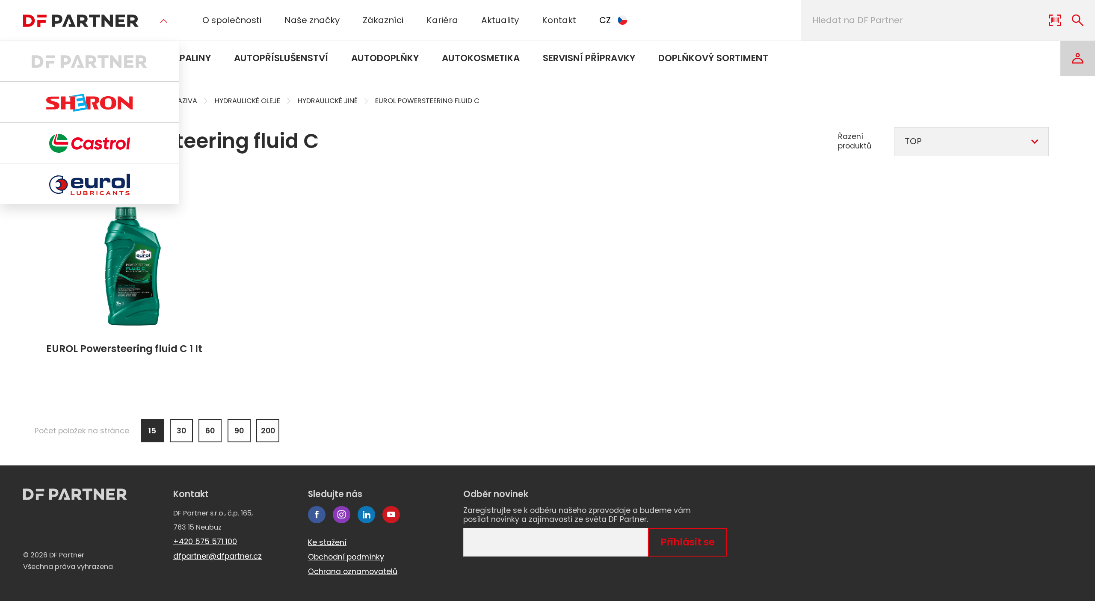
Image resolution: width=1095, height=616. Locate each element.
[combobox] (971, 141)
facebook (317, 515)
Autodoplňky (385, 58)
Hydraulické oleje (247, 101)
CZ (605, 20)
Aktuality (500, 20)
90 (239, 431)
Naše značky (312, 20)
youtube (391, 515)
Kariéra (442, 20)
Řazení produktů (854, 141)
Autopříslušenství (281, 58)
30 (181, 431)
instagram (341, 515)
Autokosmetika (481, 58)
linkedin (366, 515)
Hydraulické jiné (328, 101)
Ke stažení (327, 542)
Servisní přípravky (589, 58)
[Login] (1077, 58)
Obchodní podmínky (346, 557)
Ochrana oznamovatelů (352, 571)
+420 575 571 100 (205, 541)
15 (152, 431)
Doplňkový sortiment (713, 58)
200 (268, 431)
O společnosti (231, 20)
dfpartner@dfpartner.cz (217, 556)
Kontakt (559, 20)
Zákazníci (383, 20)
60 (210, 431)
